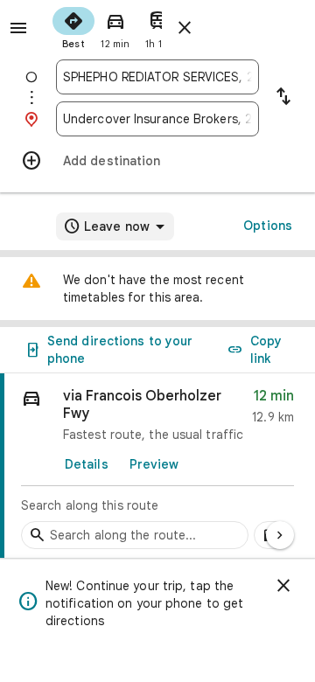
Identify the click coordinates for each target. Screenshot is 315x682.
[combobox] (157, 76)
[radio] (73, 26)
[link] (157, 466)
